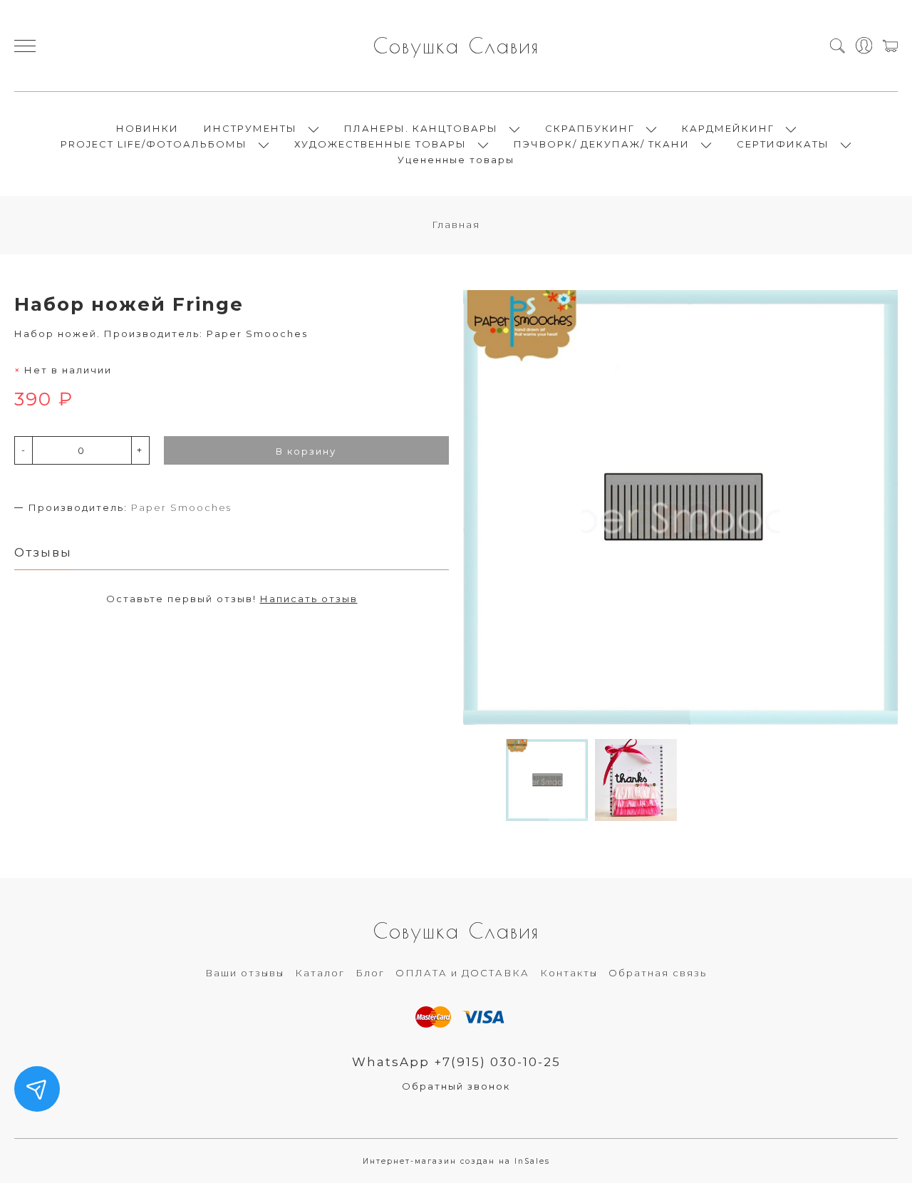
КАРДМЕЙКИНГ (728, 128)
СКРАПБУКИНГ (590, 128)
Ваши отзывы (244, 972)
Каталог (320, 972)
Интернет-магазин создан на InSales (456, 1161)
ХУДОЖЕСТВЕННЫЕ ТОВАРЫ (380, 144)
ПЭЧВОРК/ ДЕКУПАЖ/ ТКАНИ (602, 144)
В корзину (306, 451)
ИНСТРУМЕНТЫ (250, 128)
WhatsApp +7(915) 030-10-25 (456, 1062)
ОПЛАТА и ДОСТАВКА (462, 972)
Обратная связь (657, 972)
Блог (370, 972)
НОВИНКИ (147, 128)
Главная (456, 224)
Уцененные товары (456, 159)
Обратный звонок (456, 1086)
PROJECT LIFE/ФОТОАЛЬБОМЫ (154, 144)
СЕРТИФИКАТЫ (783, 144)
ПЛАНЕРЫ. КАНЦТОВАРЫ (421, 128)
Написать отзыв (309, 598)
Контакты (569, 972)
